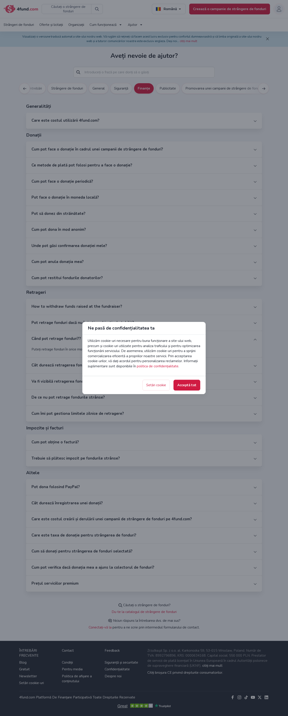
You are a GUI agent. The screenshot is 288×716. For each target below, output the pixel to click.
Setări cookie (156, 385)
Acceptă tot (186, 385)
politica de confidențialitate (157, 366)
